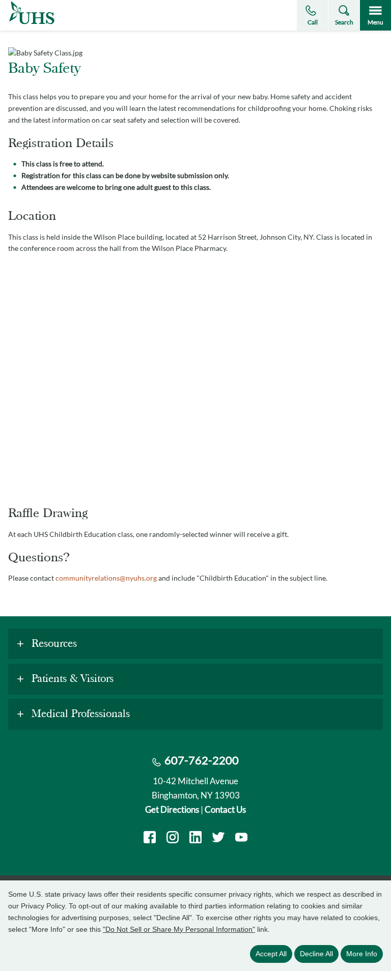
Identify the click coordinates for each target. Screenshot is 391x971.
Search (344, 22)
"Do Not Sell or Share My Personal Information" (179, 929)
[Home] (31, 24)
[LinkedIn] (195, 838)
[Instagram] (172, 838)
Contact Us (225, 809)
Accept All (271, 954)
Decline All (316, 954)
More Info (361, 954)
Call (313, 22)
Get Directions (172, 809)
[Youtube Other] (241, 838)
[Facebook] (150, 838)
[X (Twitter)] (218, 838)
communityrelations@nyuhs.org (106, 578)
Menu (375, 22)
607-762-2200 (201, 760)
